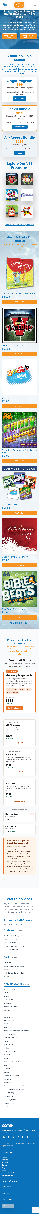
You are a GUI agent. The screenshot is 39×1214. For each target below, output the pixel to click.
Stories (6, 1072)
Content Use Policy (9, 1173)
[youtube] (3, 1137)
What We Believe (8, 1175)
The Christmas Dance (11, 950)
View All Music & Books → (19, 623)
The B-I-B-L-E (8, 1096)
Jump (6, 1041)
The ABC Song (9, 1093)
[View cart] (35, 5)
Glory (5, 1014)
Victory (6, 976)
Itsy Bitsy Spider (9, 1034)
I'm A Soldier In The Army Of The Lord (16, 1031)
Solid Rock (7, 1069)
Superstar (7, 1082)
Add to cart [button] (19, 302)
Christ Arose (8, 963)
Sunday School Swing (11, 1076)
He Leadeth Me (9, 1021)
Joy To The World (10, 943)
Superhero (7, 1079)
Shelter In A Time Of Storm (13, 1062)
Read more (19, 565)
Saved (6, 1058)
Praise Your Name (10, 1051)
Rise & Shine (8, 1055)
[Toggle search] (28, 4)
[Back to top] (34, 1209)
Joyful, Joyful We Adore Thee (14, 946)
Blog (3, 1167)
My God (6, 1048)
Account (5, 1162)
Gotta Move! (8, 1017)
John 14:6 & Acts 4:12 (11, 1038)
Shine (6, 1065)
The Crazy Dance (10, 1100)
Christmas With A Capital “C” (14, 936)
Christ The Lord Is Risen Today (14, 966)
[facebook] (22, 1137)
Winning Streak (9, 1103)
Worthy (6, 1107)
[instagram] (18, 1137)
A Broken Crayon (9, 993)
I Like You (7, 1024)
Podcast (5, 1157)
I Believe (7, 970)
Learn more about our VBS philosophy (19, 225)
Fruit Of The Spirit (10, 1010)
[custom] (8, 1137)
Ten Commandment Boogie (14, 1089)
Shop (4, 1170)
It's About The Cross (11, 939)
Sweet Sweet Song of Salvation (15, 1086)
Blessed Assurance (10, 1007)
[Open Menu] (11, 4)
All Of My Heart (9, 1000)
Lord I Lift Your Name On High (14, 973)
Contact (5, 1165)
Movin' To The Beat (10, 1045)
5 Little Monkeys (9, 989)
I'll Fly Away (7, 1027)
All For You (7, 996)
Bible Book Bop (9, 1003)
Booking (5, 1160)
